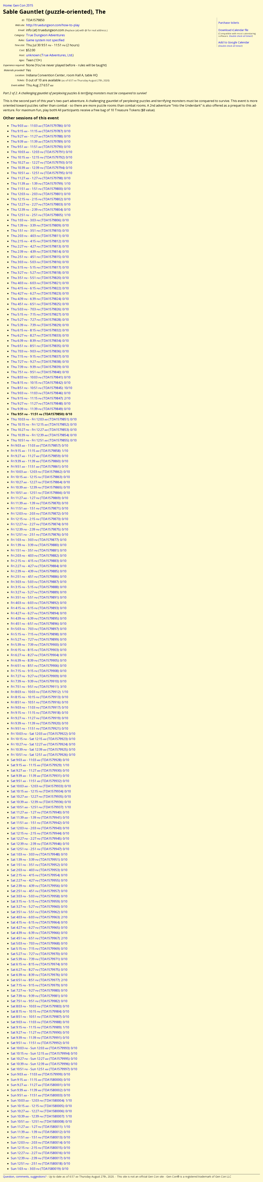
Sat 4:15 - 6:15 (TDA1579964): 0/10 (39, 922)
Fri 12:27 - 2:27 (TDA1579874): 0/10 (39, 524)
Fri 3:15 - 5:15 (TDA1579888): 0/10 (38, 587)
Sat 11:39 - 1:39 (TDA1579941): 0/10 (40, 817)
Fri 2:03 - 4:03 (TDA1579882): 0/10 (38, 555)
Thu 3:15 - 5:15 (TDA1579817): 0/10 (40, 267)
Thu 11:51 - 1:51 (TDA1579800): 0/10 (40, 189)
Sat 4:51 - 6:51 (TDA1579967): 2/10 (39, 938)
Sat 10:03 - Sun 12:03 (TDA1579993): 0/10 (44, 1048)
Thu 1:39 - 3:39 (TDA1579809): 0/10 (40, 225)
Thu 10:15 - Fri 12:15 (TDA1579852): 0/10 (44, 424)
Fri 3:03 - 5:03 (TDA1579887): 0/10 (38, 582)
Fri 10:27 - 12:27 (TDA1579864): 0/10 (40, 482)
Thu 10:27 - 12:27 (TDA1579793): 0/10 (41, 162)
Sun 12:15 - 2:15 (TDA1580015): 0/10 (40, 1148)
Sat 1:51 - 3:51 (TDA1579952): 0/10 (39, 865)
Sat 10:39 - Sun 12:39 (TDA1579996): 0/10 (44, 1064)
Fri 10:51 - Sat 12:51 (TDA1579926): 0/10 (43, 755)
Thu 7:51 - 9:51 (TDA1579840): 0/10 (40, 372)
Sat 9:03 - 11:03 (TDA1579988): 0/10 (40, 1022)
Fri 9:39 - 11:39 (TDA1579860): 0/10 (39, 461)
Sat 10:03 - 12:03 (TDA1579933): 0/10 (41, 786)
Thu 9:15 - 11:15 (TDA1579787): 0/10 (40, 131)
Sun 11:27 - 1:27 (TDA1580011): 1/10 (40, 1127)
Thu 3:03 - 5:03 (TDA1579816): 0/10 (40, 262)
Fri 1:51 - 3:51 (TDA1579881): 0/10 (38, 550)
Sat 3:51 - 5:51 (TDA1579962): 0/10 (39, 912)
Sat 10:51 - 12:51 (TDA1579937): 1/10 (41, 807)
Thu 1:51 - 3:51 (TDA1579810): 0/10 (40, 230)
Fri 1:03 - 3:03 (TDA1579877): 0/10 (38, 540)
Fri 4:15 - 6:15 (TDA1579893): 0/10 (38, 608)
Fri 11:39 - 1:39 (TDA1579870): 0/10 (39, 503)
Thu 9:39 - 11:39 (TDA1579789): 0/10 (40, 141)
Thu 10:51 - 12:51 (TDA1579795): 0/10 (41, 173)
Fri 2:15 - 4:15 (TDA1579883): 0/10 (38, 561)
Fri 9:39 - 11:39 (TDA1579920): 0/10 (39, 723)
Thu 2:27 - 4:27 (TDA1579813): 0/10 (40, 246)
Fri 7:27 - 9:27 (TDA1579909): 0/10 (38, 676)
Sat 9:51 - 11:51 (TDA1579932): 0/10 (40, 781)
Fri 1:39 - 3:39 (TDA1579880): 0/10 (38, 545)
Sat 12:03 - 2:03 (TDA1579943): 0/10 (40, 828)
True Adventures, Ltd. (57, 55)
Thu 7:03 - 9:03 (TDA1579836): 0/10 (40, 351)
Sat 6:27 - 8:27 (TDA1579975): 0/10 (39, 969)
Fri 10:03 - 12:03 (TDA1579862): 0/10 (40, 472)
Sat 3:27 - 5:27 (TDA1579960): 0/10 (39, 906)
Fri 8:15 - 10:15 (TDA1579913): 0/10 (39, 697)
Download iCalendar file (233, 30)
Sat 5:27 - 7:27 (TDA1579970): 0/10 (39, 954)
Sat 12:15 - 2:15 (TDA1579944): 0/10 (40, 833)
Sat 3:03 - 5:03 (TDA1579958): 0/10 (39, 896)
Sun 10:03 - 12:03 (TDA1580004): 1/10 (41, 1100)
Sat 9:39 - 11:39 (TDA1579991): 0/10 (40, 1038)
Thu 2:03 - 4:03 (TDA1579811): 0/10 (40, 236)
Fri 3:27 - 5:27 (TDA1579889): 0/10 (38, 592)
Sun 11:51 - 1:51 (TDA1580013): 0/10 (40, 1137)
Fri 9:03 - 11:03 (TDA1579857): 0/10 (39, 445)
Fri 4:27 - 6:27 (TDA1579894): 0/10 (38, 613)
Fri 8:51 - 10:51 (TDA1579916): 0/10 (39, 702)
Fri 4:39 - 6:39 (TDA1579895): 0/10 (38, 618)
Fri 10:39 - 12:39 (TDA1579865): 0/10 (40, 487)
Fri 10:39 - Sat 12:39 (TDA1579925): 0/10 (43, 749)
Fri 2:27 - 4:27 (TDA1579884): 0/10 (38, 566)
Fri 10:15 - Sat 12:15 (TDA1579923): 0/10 (43, 739)
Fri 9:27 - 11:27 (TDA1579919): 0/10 (39, 718)
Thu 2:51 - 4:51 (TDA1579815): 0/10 (40, 257)
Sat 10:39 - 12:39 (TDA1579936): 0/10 (41, 802)
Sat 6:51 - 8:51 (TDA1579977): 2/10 (39, 980)
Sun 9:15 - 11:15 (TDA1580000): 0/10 (40, 1080)
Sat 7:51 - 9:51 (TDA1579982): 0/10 (39, 1001)
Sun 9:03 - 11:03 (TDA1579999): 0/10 (40, 1074)
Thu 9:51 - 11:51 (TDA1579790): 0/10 (40, 147)
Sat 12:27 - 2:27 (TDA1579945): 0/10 (40, 838)
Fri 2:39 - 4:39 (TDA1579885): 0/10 (38, 571)
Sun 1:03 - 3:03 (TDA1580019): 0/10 (39, 1169)
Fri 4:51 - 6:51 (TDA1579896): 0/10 (38, 623)
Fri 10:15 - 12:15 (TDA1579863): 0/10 (40, 477)
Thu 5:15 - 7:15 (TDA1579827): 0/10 (40, 314)
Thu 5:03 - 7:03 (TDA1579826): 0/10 (40, 309)
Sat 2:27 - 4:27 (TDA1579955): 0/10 (39, 880)
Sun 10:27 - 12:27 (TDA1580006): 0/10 (41, 1111)
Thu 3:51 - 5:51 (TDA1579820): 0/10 (40, 278)
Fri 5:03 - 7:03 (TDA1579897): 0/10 (38, 629)
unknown (33, 55)
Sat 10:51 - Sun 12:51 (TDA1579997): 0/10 (44, 1069)
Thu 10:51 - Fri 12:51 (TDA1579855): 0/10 (44, 440)
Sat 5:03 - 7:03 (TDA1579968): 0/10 (39, 943)
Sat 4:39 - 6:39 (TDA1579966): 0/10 (39, 933)
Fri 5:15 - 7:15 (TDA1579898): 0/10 (38, 634)
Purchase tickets (228, 22)
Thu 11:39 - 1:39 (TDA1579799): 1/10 (40, 183)
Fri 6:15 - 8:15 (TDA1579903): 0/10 (38, 650)
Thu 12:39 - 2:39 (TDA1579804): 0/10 (40, 209)
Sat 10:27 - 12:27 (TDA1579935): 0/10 (41, 796)
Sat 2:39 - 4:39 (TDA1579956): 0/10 (39, 886)
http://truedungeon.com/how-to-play (53, 25)
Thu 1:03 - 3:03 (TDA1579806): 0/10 (40, 220)
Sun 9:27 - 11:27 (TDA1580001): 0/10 (40, 1085)
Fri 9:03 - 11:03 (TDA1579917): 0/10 (39, 707)
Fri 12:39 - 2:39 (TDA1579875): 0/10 (39, 529)
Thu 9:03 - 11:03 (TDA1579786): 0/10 (40, 126)
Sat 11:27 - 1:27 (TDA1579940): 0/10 (40, 812)
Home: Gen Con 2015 (18, 5)
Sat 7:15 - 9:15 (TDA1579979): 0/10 (39, 985)
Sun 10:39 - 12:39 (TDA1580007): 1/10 (41, 1116)
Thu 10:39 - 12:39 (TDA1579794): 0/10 (41, 168)
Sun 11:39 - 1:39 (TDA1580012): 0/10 (40, 1132)
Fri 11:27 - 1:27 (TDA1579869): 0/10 (39, 498)
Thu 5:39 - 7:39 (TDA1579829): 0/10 (40, 325)
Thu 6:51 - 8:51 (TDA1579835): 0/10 (40, 346)
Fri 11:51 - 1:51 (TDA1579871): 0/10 (39, 508)
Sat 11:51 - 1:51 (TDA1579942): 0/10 (40, 823)
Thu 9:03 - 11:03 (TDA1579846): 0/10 (40, 393)
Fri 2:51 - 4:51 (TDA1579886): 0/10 (38, 576)
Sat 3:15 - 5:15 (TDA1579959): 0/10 (39, 901)
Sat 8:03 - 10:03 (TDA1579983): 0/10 (40, 1006)
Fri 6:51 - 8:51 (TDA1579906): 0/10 (38, 665)
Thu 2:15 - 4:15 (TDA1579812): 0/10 (40, 241)
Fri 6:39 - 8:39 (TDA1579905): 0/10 (38, 660)
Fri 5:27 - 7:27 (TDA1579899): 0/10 (38, 639)
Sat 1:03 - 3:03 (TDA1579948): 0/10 (39, 854)
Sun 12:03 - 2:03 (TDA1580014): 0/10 (40, 1142)
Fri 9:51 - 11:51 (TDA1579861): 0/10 (39, 466)
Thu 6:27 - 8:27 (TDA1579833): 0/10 (40, 335)
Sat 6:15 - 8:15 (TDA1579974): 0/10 (39, 964)
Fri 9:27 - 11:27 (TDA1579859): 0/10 (39, 456)
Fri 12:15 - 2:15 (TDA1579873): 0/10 (39, 519)
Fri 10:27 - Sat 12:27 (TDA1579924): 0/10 (43, 744)
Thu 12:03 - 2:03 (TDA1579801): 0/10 (40, 194)
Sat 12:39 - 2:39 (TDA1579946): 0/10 (40, 844)
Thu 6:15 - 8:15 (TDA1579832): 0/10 (40, 330)
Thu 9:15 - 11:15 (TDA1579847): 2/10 (40, 398)
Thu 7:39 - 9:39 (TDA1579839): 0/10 (40, 367)
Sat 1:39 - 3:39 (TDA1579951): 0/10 (39, 859)
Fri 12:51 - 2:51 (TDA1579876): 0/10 (39, 534)
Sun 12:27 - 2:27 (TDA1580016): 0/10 (40, 1153)
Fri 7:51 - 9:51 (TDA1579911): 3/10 (38, 686)
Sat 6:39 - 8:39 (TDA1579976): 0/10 (39, 975)
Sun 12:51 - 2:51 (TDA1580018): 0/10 (40, 1163)
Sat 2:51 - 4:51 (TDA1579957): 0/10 (39, 891)
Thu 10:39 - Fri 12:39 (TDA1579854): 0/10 (44, 435)
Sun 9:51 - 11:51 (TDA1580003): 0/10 (40, 1095)
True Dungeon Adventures (45, 35)
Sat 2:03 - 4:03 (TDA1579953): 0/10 (39, 870)
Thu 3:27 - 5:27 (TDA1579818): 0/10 (40, 272)
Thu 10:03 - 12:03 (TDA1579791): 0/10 (41, 152)
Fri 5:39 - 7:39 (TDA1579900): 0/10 (38, 644)
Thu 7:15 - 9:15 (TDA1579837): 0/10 (40, 356)
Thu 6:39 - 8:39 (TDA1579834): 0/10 (40, 340)
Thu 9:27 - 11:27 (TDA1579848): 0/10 (40, 403)
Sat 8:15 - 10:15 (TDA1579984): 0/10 (40, 1011)
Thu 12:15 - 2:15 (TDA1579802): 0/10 (40, 199)
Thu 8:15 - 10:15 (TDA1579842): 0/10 (40, 383)
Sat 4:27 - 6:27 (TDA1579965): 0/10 (39, 927)
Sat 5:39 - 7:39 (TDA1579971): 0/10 (39, 959)
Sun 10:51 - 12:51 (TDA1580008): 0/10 (41, 1121)
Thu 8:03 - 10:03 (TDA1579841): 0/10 (40, 377)
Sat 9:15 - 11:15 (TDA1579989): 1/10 (40, 1027)
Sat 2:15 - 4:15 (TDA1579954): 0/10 (39, 875)
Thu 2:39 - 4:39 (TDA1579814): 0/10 (40, 251)
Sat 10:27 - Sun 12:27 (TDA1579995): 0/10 (44, 1059)
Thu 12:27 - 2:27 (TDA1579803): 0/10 (40, 204)
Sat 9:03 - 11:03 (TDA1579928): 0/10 (40, 760)
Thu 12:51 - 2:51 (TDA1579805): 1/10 (40, 215)
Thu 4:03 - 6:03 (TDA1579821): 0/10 (40, 283)
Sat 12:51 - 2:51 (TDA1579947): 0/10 (40, 849)
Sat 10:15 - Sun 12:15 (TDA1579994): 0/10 (44, 1053)
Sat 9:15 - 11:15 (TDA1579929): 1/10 (40, 765)
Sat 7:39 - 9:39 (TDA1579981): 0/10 (39, 996)
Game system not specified (45, 40)
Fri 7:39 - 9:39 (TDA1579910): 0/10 (38, 681)
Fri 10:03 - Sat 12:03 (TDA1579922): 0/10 (43, 734)
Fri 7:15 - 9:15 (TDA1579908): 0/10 (38, 671)
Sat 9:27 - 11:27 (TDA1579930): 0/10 (40, 770)
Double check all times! (240, 36)
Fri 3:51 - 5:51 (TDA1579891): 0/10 (38, 597)
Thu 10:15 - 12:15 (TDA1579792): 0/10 (41, 157)
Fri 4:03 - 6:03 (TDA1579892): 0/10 (38, 603)
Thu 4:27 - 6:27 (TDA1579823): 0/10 (40, 293)
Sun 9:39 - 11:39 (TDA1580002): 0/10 (40, 1090)
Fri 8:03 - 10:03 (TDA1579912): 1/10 (39, 692)
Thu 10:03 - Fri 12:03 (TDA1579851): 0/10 (44, 419)
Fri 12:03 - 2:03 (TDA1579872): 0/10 (39, 513)
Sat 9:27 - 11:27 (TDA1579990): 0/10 (40, 1032)
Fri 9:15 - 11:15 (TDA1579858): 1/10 (39, 451)
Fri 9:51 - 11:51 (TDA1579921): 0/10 (39, 728)
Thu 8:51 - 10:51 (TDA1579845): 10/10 (41, 388)
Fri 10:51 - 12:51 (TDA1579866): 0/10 (40, 493)
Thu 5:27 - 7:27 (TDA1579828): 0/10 (40, 319)
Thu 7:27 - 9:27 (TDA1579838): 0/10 (40, 361)
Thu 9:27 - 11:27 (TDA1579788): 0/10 (40, 136)
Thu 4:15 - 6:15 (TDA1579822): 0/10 (40, 288)
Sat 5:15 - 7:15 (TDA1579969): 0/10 (39, 948)
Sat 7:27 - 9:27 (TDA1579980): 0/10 (39, 990)
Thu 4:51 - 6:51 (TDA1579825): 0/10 (40, 304)
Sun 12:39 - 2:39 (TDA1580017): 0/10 (40, 1158)
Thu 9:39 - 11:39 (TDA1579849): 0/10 (40, 409)
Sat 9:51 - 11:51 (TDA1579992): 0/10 (40, 1043)
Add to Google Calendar (233, 42)
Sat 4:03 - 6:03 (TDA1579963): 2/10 (39, 917)
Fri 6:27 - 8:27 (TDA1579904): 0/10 (38, 655)
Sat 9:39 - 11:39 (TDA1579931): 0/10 (40, 776)
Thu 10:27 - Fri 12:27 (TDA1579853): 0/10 (44, 430)
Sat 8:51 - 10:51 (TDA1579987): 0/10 (40, 1016)
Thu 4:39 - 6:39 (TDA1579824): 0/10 (40, 299)
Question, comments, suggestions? (24, 1176)
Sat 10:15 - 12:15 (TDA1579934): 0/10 (41, 791)
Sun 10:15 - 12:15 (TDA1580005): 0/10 (41, 1106)
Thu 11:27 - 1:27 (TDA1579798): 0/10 (40, 178)
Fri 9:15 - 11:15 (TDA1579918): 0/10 (39, 713)
